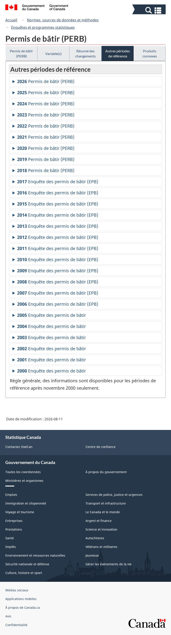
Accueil (11, 20)
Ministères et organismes (24, 480)
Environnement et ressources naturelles (35, 555)
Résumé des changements (85, 53)
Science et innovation (101, 529)
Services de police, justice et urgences (114, 495)
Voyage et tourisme (19, 512)
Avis (8, 616)
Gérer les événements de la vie (109, 564)
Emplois (11, 495)
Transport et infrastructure (106, 503)
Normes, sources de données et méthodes (63, 20)
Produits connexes (149, 53)
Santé (9, 538)
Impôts (10, 547)
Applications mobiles (21, 599)
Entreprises (13, 521)
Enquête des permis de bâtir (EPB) (57, 183)
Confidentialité (16, 625)
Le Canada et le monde (103, 512)
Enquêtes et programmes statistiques (43, 27)
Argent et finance (99, 521)
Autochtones (95, 538)
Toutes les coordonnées (23, 472)
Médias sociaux (16, 590)
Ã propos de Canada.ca (22, 607)
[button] (149, 10)
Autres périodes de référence (117, 53)
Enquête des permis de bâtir (51, 316)
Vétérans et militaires (101, 547)
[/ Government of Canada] (36, 8)
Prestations (13, 529)
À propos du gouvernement (106, 472)
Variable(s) (53, 53)
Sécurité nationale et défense (27, 564)
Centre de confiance (101, 447)
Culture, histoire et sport (23, 573)
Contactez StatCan (19, 447)
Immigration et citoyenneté (25, 503)
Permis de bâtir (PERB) (21, 53)
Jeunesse (92, 555)
